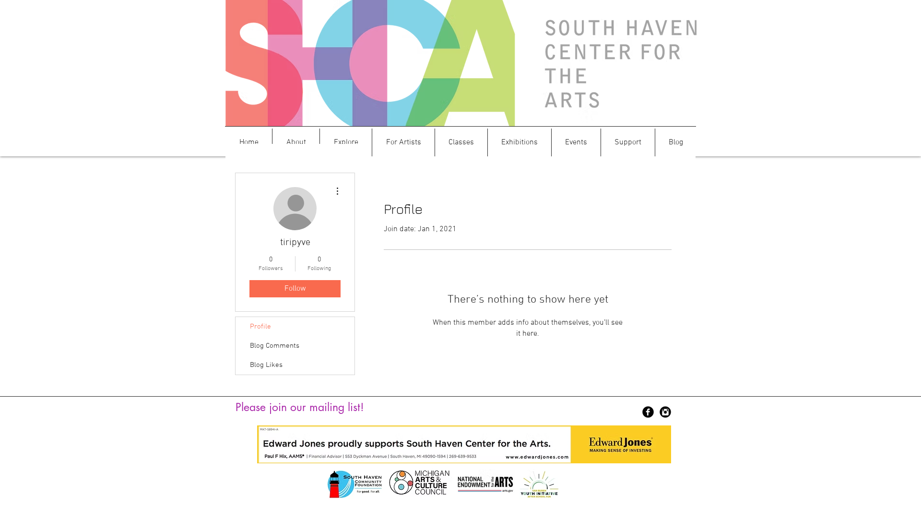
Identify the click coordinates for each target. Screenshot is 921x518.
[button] (295, 142)
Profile (260, 326)
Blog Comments (274, 345)
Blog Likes (266, 365)
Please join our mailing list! (300, 407)
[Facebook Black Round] (648, 412)
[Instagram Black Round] (665, 412)
